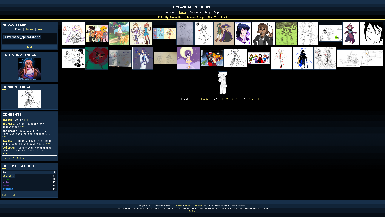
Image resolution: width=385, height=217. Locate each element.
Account (170, 12)
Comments (195, 12)
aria (6, 182)
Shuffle (213, 17)
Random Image (195, 17)
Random (205, 99)
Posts (182, 12)
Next (41, 29)
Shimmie (178, 206)
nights (7, 119)
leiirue (8, 147)
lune (6, 185)
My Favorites (174, 17)
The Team (198, 206)
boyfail (8, 123)
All (160, 17)
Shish (187, 206)
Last (261, 99)
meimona (8, 188)
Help (208, 12)
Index (29, 29)
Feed (224, 17)
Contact (192, 211)
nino (6, 179)
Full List (19, 158)
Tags (217, 12)
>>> (26, 119)
